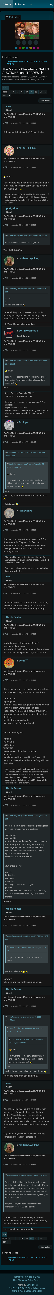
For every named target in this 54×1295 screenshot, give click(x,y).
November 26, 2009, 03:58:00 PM (23, 926)
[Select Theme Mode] (31, 4)
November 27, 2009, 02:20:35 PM (23, 1165)
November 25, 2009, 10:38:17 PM (23, 634)
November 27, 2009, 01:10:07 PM (23, 1100)
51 (41, 92)
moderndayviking (29, 258)
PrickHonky (25, 510)
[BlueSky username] (24, 42)
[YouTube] (36, 42)
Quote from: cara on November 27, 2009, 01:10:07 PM (27, 1175)
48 (27, 92)
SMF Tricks (32, 1285)
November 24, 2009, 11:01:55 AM (23, 442)
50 (36, 92)
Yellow (30, 48)
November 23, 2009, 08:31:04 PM (23, 167)
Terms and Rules (25, 1280)
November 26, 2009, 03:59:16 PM (23, 1006)
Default (16, 48)
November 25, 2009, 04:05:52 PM (23, 593)
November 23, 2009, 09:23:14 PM (23, 278)
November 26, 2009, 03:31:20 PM (23, 805)
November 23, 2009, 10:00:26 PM (23, 350)
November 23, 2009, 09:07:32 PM (23, 225)
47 (22, 92)
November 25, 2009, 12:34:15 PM (23, 530)
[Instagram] (30, 42)
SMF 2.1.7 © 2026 (18, 1288)
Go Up (4, 1234)
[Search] (51, 4)
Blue (27, 48)
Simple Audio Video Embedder (27, 1291)
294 (4, 95)
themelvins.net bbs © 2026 (27, 1277)
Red (20, 48)
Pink (38, 48)
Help (15, 1280)
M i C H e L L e (27, 147)
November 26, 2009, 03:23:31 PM (23, 680)
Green (23, 48)
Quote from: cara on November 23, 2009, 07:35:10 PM (27, 236)
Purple (34, 48)
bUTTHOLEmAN (28, 330)
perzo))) (23, 660)
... (17, 92)
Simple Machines (36, 1288)
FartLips (23, 422)
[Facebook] (18, 42)
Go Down (5, 88)
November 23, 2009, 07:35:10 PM (23, 123)
